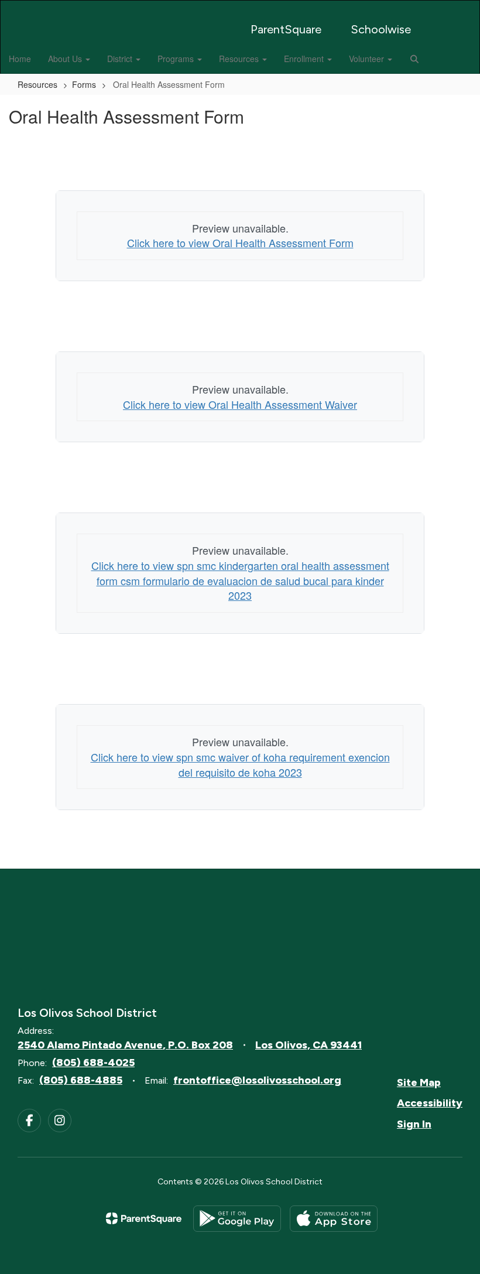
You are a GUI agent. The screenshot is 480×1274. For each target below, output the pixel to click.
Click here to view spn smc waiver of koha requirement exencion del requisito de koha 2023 (240, 764)
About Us (66, 58)
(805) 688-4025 (93, 1062)
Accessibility (429, 1103)
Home (20, 58)
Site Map (419, 1082)
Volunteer (367, 58)
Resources (240, 58)
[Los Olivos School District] (239, 8)
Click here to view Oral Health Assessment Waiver (240, 404)
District (121, 58)
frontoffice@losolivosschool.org (257, 1080)
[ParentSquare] (143, 1218)
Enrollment (305, 58)
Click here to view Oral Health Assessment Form (240, 242)
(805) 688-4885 (80, 1080)
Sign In (414, 1124)
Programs (176, 58)
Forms (84, 84)
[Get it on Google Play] (237, 1218)
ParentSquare (286, 29)
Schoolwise (381, 29)
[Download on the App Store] (334, 1218)
